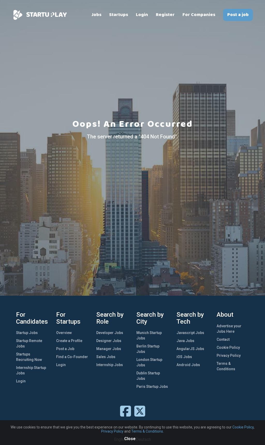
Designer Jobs (108, 341)
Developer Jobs (109, 333)
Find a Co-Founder (72, 357)
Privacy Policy (229, 355)
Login (142, 14)
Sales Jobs (105, 357)
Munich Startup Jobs (149, 335)
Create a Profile (69, 341)
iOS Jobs (184, 357)
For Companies (198, 14)
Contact (223, 339)
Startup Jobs (27, 333)
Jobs (96, 14)
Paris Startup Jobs (152, 386)
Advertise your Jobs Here (229, 328)
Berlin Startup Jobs (147, 349)
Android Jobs (188, 365)
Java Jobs (185, 341)
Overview (64, 333)
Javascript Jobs (190, 333)
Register (165, 14)
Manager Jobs (108, 349)
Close (130, 438)
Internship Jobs (109, 365)
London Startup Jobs (149, 362)
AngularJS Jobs (190, 349)
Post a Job (65, 349)
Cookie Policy (228, 347)
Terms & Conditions (226, 366)
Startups (118, 14)
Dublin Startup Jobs (148, 376)
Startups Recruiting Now (29, 357)
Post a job (238, 14)
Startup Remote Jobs (29, 343)
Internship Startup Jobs (31, 370)
